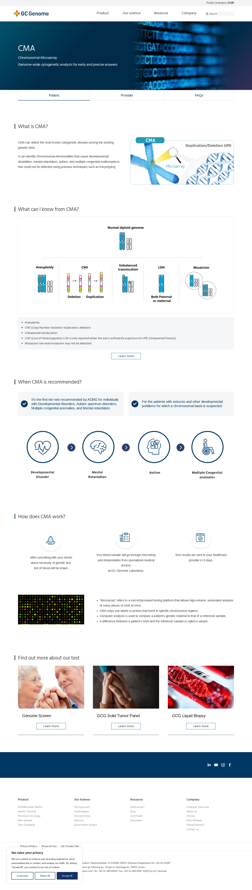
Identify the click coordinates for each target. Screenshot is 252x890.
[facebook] (230, 765)
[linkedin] (209, 765)
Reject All (45, 875)
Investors (220, 2)
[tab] (54, 95)
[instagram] (223, 765)
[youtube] (216, 765)
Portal (210, 2)
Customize (22, 875)
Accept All (67, 875)
